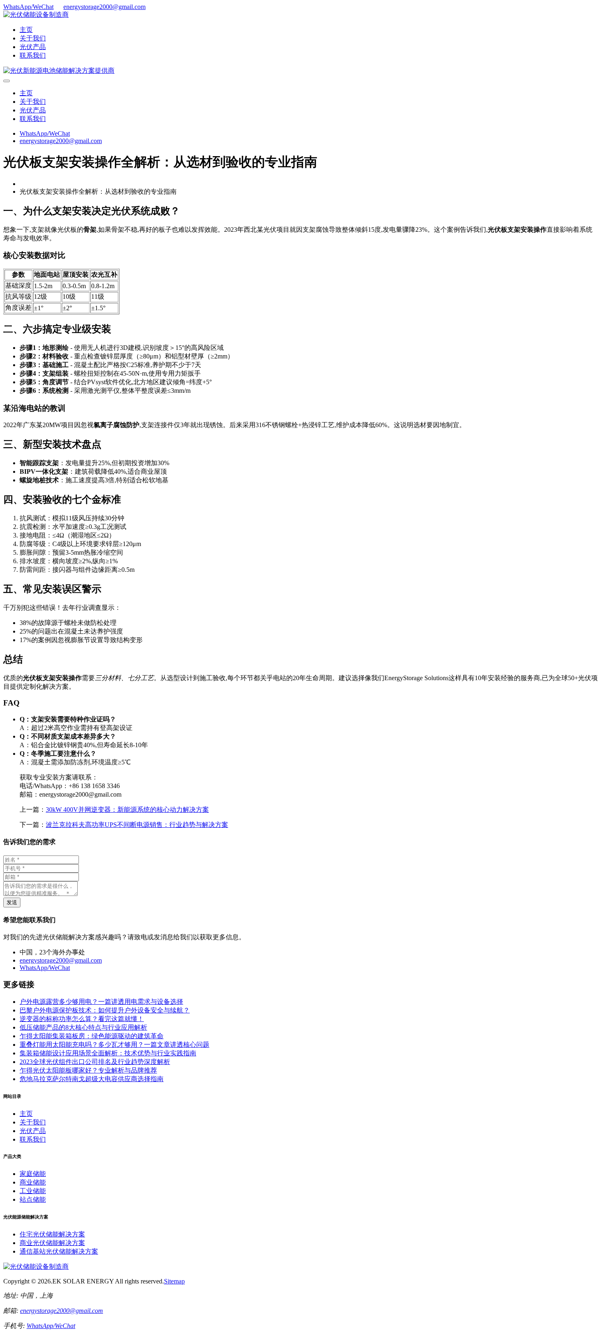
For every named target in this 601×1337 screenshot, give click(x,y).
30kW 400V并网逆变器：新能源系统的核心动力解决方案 (127, 809)
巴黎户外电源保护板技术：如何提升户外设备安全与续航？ (105, 1010)
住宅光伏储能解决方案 (52, 1234)
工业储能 (33, 1190)
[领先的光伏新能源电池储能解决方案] (58, 70)
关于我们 (33, 38)
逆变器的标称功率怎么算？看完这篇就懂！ (82, 1018)
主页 (26, 29)
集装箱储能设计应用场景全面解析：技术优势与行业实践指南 (108, 1053)
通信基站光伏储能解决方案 (59, 1251)
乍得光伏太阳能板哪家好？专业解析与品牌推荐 (88, 1070)
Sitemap (174, 1281)
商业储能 (33, 1182)
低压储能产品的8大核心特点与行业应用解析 (83, 1027)
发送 (12, 902)
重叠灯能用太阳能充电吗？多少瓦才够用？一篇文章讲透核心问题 (114, 1044)
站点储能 (33, 1199)
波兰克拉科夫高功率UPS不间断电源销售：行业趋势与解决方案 (137, 824)
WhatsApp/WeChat (28, 6)
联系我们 (33, 55)
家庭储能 (33, 1173)
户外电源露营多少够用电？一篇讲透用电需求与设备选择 (101, 1001)
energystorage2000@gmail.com (104, 6)
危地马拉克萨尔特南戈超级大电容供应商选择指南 (92, 1078)
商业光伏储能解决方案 (52, 1242)
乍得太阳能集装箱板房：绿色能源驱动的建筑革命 (92, 1035)
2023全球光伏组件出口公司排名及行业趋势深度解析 (95, 1061)
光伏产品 (33, 46)
